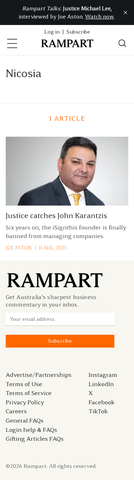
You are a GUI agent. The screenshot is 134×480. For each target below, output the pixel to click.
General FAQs (25, 420)
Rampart (35, 466)
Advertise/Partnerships (38, 375)
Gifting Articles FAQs (35, 438)
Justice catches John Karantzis (56, 215)
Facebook (102, 402)
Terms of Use (24, 384)
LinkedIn (101, 384)
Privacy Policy (25, 402)
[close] (125, 12)
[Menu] (12, 43)
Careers (16, 411)
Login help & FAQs (31, 430)
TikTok (98, 411)
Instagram (103, 375)
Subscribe (78, 31)
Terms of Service (28, 393)
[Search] (122, 43)
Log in (52, 31)
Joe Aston (18, 248)
